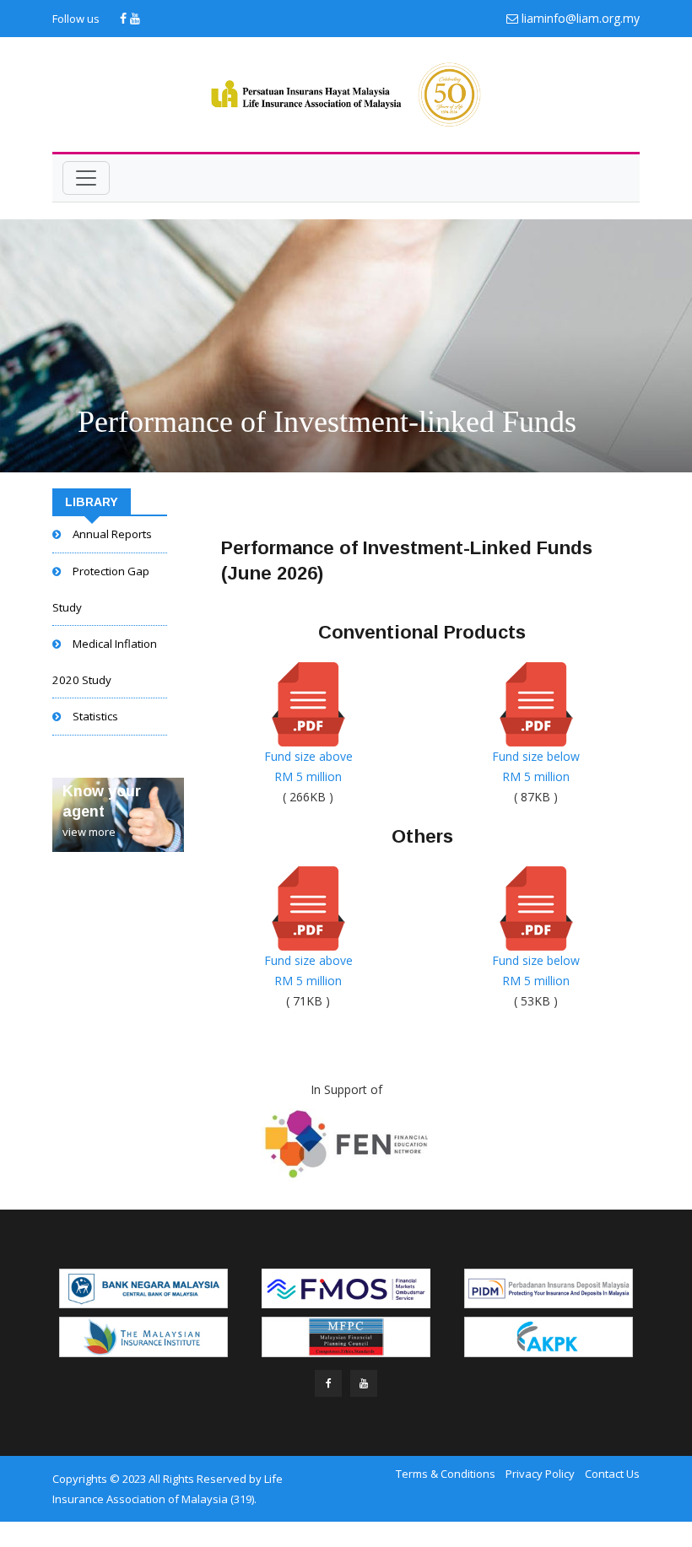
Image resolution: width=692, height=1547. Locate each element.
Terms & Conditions (445, 1473)
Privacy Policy (540, 1473)
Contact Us (612, 1473)
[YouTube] (135, 18)
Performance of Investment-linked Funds (327, 422)
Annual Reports (112, 534)
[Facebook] (125, 18)
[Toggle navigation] (86, 178)
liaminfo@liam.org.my (581, 18)
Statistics (95, 716)
